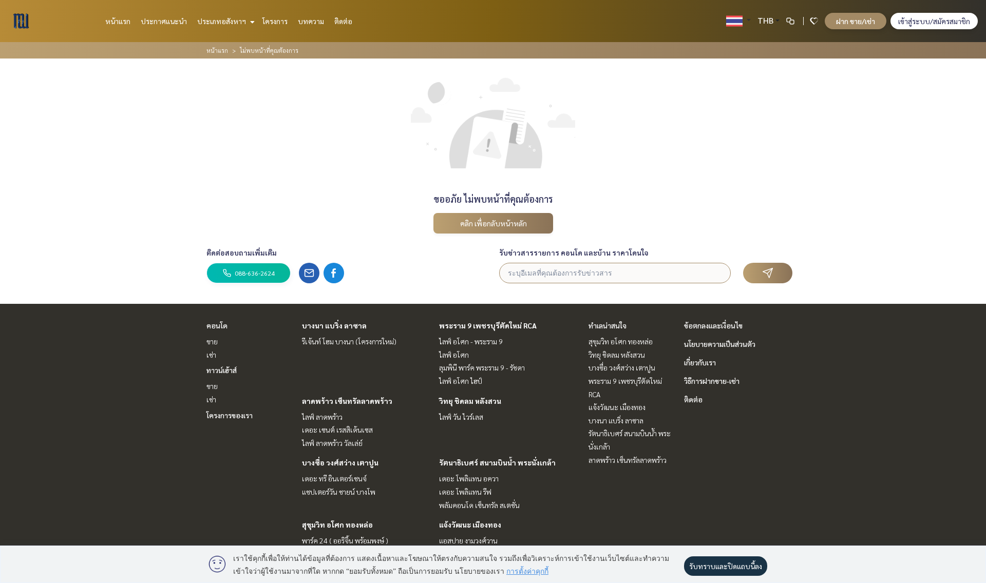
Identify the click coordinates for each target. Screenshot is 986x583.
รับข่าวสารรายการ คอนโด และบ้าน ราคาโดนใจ (574, 252)
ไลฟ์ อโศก (454, 354)
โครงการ (275, 21)
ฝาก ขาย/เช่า (855, 21)
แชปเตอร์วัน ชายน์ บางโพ (338, 491)
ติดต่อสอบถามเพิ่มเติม (241, 252)
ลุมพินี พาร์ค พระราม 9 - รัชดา (482, 367)
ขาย (212, 341)
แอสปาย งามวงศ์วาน (468, 540)
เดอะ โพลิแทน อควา (469, 478)
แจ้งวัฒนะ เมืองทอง (470, 524)
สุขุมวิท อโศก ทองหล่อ (337, 524)
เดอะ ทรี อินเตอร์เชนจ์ (334, 478)
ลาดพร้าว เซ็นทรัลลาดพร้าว (347, 400)
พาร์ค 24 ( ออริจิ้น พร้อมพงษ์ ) (345, 540)
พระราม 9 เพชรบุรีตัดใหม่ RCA (488, 325)
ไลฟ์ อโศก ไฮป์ (460, 380)
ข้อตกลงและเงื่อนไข (713, 325)
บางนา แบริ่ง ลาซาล (334, 325)
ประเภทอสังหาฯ (222, 21)
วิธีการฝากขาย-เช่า (712, 380)
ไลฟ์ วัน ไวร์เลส (461, 416)
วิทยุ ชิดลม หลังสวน (470, 400)
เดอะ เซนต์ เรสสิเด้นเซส (337, 429)
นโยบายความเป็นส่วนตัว (719, 343)
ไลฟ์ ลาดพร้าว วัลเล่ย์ (332, 443)
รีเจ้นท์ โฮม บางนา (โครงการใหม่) (349, 341)
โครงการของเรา (229, 415)
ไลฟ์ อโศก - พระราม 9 (471, 341)
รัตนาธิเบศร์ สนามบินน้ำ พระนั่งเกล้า (497, 462)
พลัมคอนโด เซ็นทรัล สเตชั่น (479, 505)
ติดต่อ (343, 21)
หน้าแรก (117, 21)
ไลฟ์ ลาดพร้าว (322, 416)
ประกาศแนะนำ (164, 21)
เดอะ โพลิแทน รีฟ (465, 491)
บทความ (311, 21)
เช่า (211, 354)
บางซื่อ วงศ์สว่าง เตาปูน (340, 462)
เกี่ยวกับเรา (700, 362)
